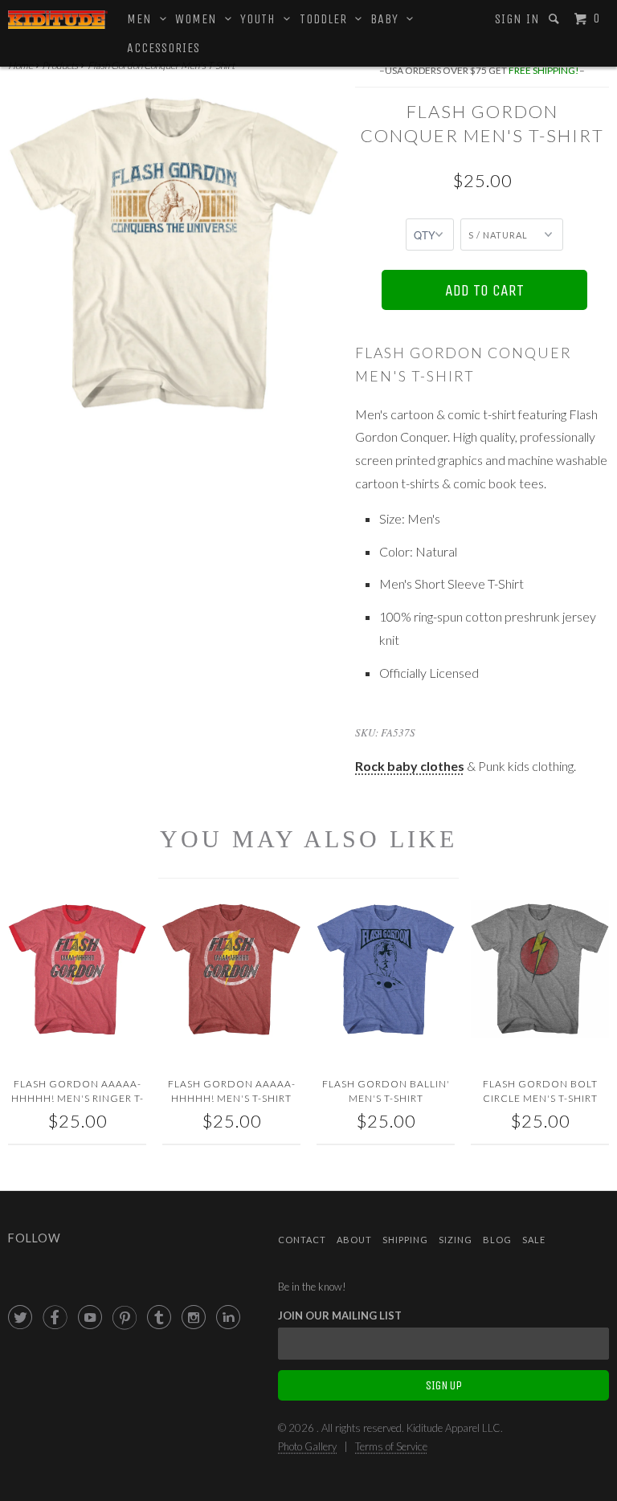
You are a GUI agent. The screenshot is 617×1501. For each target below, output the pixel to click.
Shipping (405, 1239)
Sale (533, 1239)
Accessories (163, 47)
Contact (302, 1239)
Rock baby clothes (409, 765)
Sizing (455, 1239)
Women (200, 19)
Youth (262, 19)
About (354, 1239)
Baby (388, 19)
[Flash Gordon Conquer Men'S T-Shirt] (173, 253)
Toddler (327, 19)
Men (143, 19)
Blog (497, 1239)
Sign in (517, 19)
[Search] (555, 19)
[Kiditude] (58, 19)
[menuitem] (517, 19)
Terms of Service (391, 1446)
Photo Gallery (307, 1446)
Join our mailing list (340, 1315)
